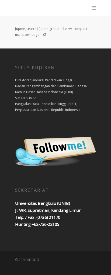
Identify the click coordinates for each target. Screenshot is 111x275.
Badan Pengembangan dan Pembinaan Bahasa (51, 86)
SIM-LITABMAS (25, 98)
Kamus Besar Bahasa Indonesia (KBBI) (44, 92)
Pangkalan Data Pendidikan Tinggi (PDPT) (46, 104)
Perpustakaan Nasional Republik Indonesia (47, 109)
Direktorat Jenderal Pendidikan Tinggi (43, 80)
